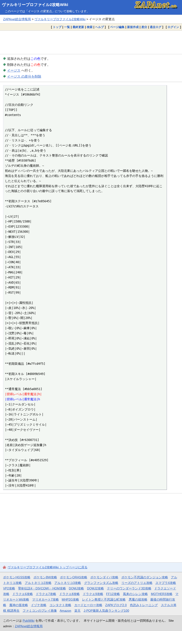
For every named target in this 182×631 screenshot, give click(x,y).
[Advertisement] (91, 42)
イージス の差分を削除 (24, 76)
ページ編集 (117, 27)
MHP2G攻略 (70, 599)
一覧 (67, 27)
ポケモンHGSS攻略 (16, 577)
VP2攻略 (9, 588)
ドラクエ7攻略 (46, 594)
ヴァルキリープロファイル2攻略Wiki (35, 4)
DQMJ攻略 (76, 588)
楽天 (77, 610)
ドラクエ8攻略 (69, 594)
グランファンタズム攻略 (101, 583)
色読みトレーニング (144, 605)
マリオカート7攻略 (45, 599)
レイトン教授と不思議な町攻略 (104, 599)
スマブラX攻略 (165, 583)
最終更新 (78, 27)
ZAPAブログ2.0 (116, 605)
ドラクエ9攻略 (93, 594)
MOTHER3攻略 (161, 594)
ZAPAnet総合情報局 (17, 19)
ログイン (173, 27)
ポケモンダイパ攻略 (104, 577)
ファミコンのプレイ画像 (40, 610)
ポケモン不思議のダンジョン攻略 (144, 577)
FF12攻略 (113, 594)
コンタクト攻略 (60, 605)
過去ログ (155, 27)
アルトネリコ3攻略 (67, 583)
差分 (144, 27)
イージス (13, 70)
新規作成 (133, 27)
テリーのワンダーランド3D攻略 (129, 588)
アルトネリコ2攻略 (38, 583)
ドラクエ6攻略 (22, 594)
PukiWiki (28, 620)
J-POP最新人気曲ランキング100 (106, 610)
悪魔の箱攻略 (138, 599)
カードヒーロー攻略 (88, 605)
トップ (57, 27)
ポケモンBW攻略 (45, 577)
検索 (90, 27)
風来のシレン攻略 (135, 594)
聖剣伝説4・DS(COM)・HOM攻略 (42, 588)
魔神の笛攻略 (18, 605)
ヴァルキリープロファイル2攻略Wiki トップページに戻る (47, 567)
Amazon (65, 610)
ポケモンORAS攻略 (73, 577)
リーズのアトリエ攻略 (136, 583)
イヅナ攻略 (38, 605)
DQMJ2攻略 (95, 588)
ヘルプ (99, 27)
